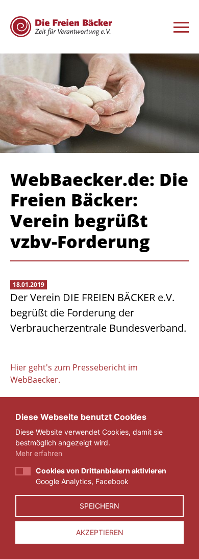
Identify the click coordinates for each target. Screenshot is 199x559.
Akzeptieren (99, 532)
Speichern (99, 505)
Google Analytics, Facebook (101, 476)
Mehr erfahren (38, 453)
